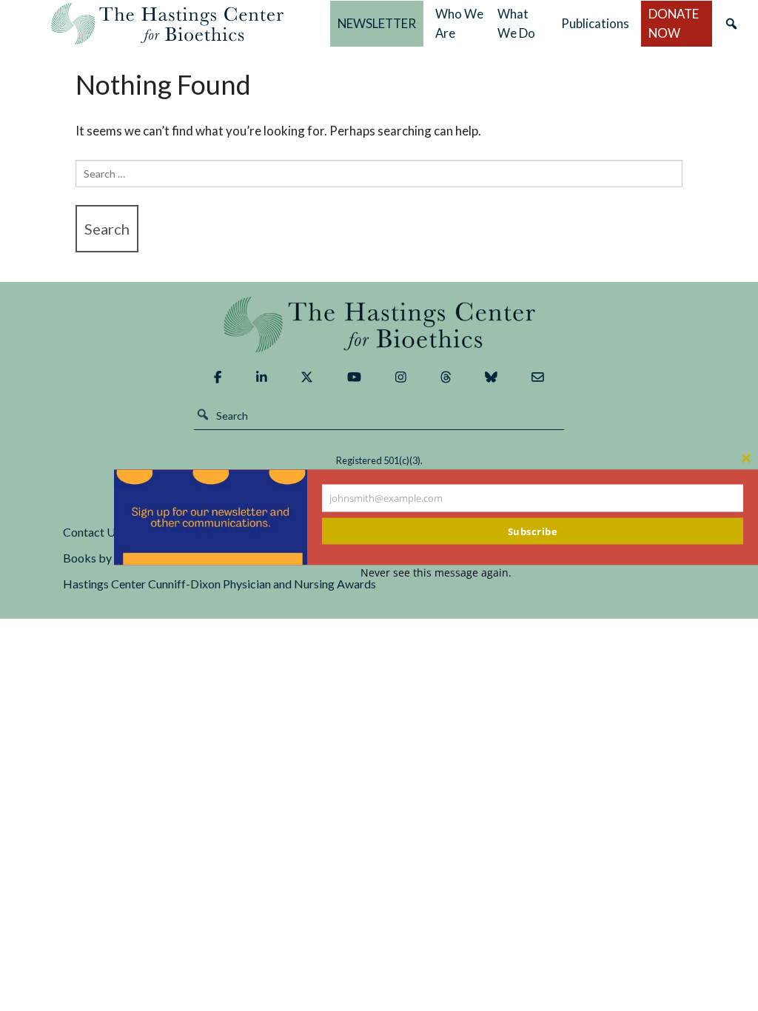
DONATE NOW (673, 23)
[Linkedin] (261, 377)
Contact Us (92, 532)
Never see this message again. (436, 572)
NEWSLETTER (377, 23)
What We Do (516, 23)
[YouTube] (354, 377)
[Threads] (446, 377)
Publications (595, 23)
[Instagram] (401, 377)
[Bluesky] (491, 377)
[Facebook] (217, 377)
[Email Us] (538, 377)
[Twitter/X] (307, 377)
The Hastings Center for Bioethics (167, 23)
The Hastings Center (379, 324)
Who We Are (459, 23)
